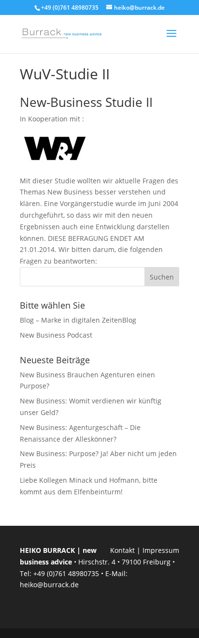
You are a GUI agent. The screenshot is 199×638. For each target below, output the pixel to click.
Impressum (160, 550)
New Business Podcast (56, 335)
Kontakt (122, 550)
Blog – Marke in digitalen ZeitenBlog (78, 320)
